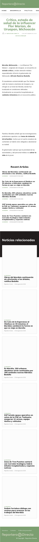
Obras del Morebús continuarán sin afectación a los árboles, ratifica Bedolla (19, 173)
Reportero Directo (13, 33)
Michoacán (18, 35)
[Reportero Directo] (3, 34)
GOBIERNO (5, 176)
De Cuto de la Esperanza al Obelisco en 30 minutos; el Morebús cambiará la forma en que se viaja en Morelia (18, 183)
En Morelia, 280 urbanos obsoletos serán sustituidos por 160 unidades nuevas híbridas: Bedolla (19, 195)
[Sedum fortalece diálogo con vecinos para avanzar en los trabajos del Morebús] (19, 490)
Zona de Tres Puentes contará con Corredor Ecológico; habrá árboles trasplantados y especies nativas (16, 217)
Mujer (24, 35)
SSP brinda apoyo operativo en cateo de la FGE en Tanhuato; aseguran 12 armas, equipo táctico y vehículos (19, 206)
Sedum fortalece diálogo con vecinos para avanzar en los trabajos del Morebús (17, 510)
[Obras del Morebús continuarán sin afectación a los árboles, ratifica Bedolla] (19, 259)
